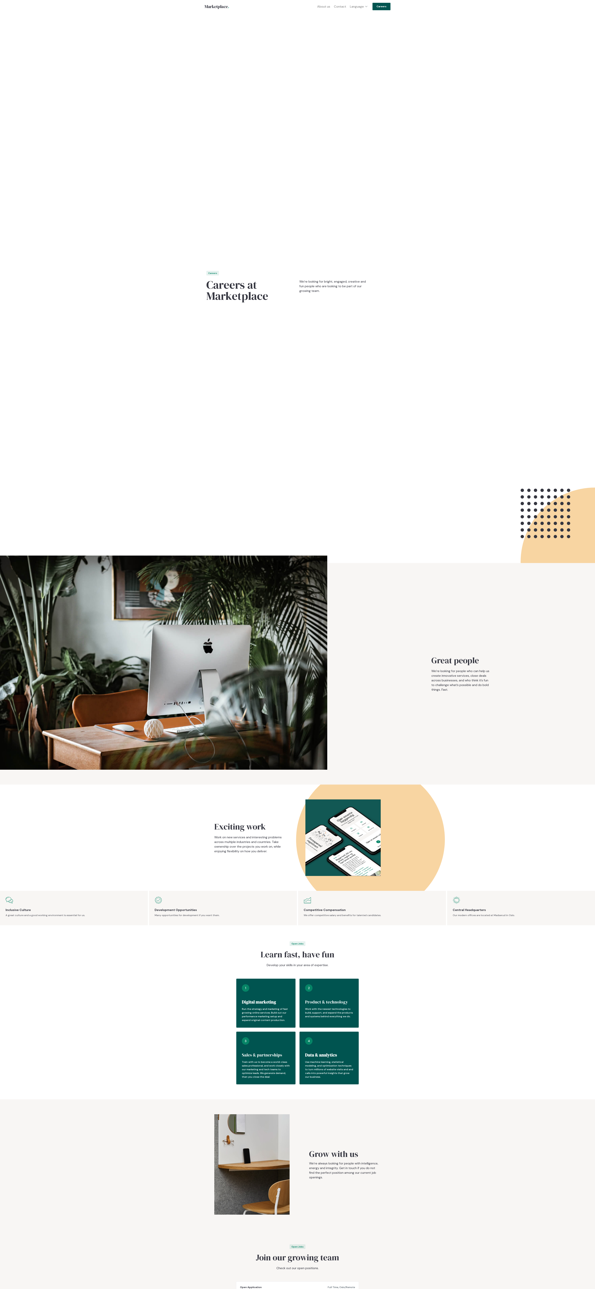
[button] (356, 6)
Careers (381, 6)
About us (323, 6)
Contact (340, 6)
